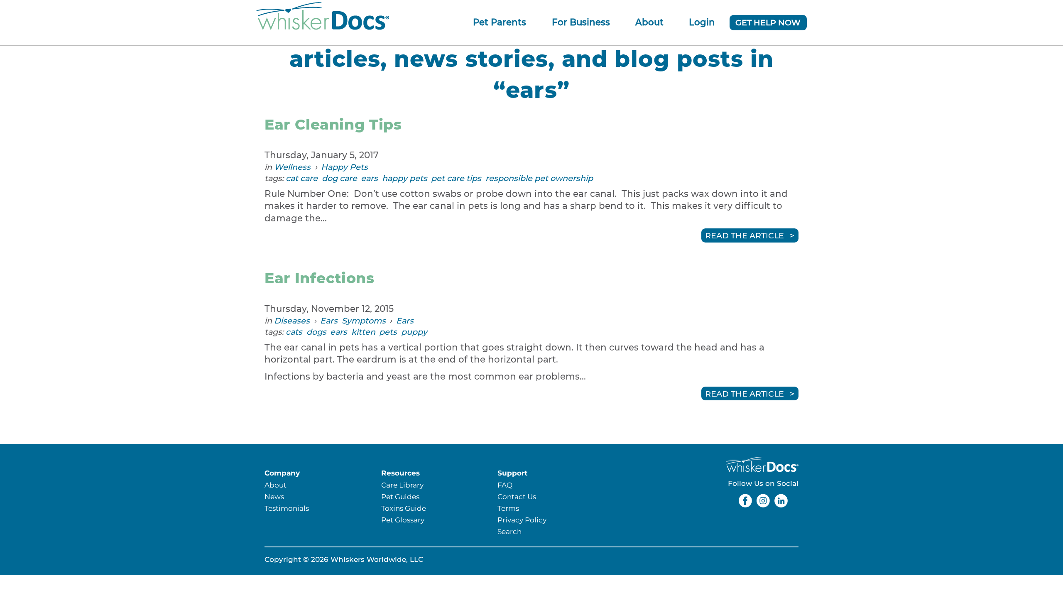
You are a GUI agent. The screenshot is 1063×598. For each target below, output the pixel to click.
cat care (302, 178)
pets (388, 332)
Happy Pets (344, 167)
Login (702, 22)
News (274, 496)
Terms (508, 508)
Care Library (402, 484)
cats (294, 332)
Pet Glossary (402, 519)
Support (512, 472)
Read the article (744, 235)
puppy (414, 332)
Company (282, 472)
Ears (329, 321)
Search (509, 531)
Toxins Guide (403, 508)
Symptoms (364, 321)
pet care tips (456, 178)
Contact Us (516, 496)
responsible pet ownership (539, 178)
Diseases (292, 321)
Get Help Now (768, 22)
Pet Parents (499, 22)
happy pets (404, 178)
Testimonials (287, 508)
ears (369, 178)
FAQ (504, 484)
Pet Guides (400, 496)
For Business (581, 22)
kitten (363, 332)
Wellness (292, 167)
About (649, 22)
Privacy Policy (521, 519)
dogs (316, 332)
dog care (339, 178)
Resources (400, 472)
